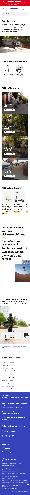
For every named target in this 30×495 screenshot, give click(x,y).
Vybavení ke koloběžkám (19, 74)
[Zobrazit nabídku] (15, 103)
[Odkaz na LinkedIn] (13, 435)
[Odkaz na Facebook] (3, 435)
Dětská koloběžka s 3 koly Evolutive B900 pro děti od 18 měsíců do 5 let (7, 207)
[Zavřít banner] (27, 3)
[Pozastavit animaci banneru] (25, 3)
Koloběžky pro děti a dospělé (7, 74)
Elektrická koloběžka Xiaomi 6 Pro (19, 206)
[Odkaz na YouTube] (6, 435)
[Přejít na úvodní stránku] (13, 9)
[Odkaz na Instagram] (9, 435)
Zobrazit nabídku (9, 109)
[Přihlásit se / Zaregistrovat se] (23, 9)
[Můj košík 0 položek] (26, 9)
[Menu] (3, 9)
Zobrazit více (15, 388)
